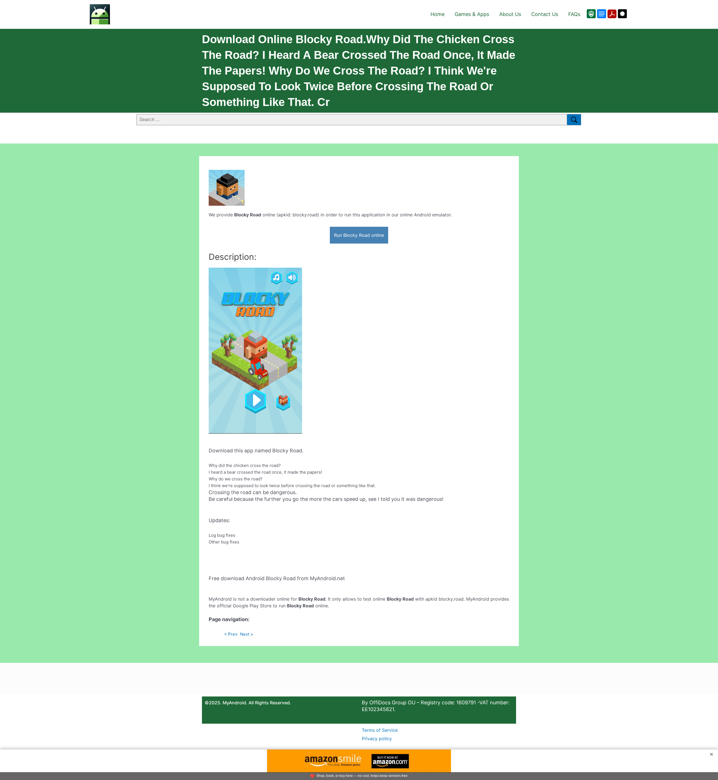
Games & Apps (472, 14)
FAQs (574, 14)
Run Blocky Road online (359, 235)
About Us (510, 14)
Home (438, 14)
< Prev (230, 634)
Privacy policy (377, 738)
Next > (246, 634)
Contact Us (544, 14)
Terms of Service (380, 730)
